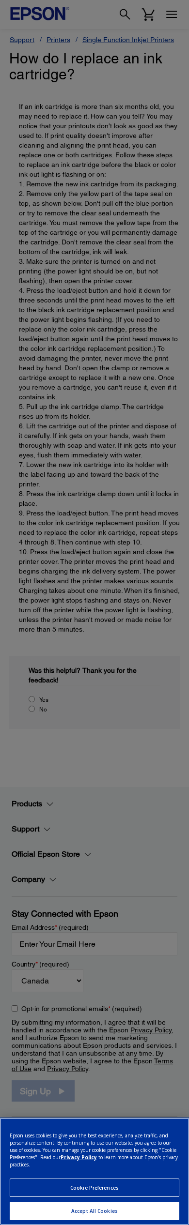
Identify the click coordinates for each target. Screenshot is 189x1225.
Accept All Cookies (94, 1211)
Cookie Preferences (94, 1187)
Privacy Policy (79, 1157)
